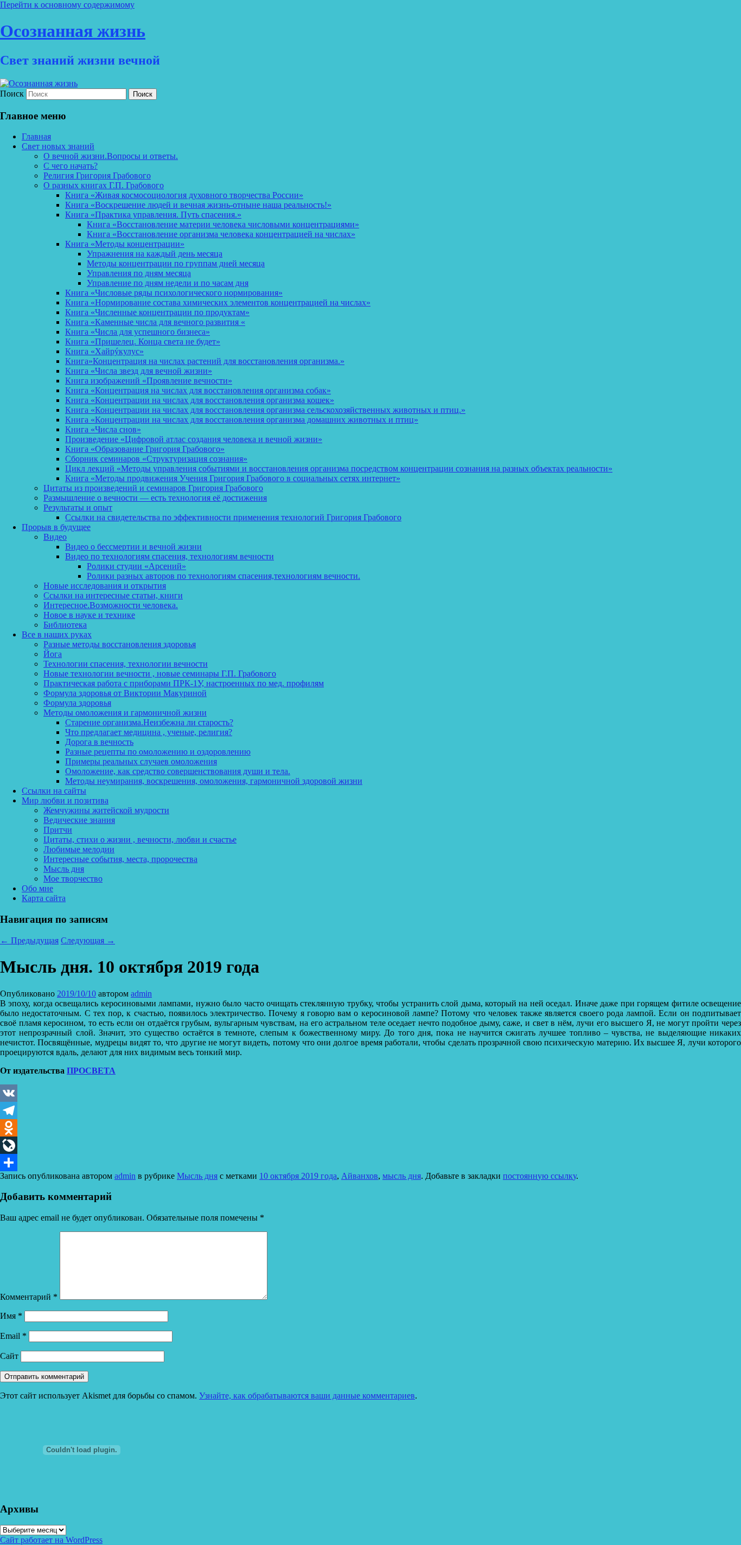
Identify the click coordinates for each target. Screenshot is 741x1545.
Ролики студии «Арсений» (136, 566)
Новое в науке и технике (89, 615)
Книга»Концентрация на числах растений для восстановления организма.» (204, 361)
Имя (11, 1315)
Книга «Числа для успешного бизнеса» (137, 331)
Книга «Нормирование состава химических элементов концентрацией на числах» (217, 302)
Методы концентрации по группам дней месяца (176, 263)
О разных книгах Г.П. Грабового (103, 185)
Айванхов (359, 1175)
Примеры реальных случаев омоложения (141, 761)
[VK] (370, 1093)
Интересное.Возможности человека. (110, 605)
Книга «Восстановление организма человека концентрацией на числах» (221, 234)
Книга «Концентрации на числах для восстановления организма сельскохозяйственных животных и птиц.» (265, 409)
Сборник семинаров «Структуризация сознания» (156, 458)
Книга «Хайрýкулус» (104, 351)
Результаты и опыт (77, 507)
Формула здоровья (77, 702)
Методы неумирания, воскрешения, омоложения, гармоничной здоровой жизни (213, 781)
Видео (55, 536)
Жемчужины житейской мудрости (106, 810)
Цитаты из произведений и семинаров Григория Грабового (153, 488)
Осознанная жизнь (72, 31)
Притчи (57, 829)
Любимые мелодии (78, 849)
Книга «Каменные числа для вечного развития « (155, 322)
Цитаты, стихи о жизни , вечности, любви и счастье (140, 839)
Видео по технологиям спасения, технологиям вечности (169, 556)
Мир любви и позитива (65, 800)
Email (13, 1335)
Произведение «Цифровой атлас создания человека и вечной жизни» (193, 439)
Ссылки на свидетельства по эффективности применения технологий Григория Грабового (233, 517)
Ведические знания (79, 820)
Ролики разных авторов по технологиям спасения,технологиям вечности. (223, 575)
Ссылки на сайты (54, 790)
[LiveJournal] (370, 1145)
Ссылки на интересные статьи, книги (113, 595)
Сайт (9, 1356)
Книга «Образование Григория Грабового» (145, 449)
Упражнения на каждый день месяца (154, 253)
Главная (36, 136)
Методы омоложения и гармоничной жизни (125, 712)
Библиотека (65, 624)
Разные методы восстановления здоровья (119, 644)
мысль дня (401, 1175)
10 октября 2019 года (298, 1175)
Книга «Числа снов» (103, 429)
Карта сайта (44, 898)
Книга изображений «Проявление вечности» (148, 380)
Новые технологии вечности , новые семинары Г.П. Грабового (159, 673)
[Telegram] (370, 1110)
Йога (52, 654)
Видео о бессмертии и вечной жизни (133, 546)
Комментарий (29, 1296)
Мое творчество (73, 878)
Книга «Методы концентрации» (124, 243)
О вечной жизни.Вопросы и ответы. (110, 156)
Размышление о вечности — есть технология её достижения (155, 497)
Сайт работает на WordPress (51, 1539)
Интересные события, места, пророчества (120, 859)
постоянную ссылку (539, 1175)
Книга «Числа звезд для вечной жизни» (138, 370)
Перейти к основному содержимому (67, 4)
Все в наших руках (57, 634)
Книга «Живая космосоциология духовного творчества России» (184, 195)
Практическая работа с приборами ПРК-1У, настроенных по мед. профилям (183, 683)
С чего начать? (70, 165)
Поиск (12, 93)
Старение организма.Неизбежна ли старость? (149, 722)
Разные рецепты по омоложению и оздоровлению (158, 751)
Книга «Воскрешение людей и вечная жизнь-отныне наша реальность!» (198, 204)
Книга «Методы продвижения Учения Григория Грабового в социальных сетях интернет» (232, 478)
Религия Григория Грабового (97, 175)
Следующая (88, 940)
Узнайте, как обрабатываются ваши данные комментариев (307, 1395)
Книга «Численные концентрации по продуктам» (157, 312)
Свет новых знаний (58, 146)
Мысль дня (63, 868)
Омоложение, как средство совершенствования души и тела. (177, 771)
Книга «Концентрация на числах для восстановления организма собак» (198, 390)
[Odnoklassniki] (370, 1128)
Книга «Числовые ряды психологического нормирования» (174, 292)
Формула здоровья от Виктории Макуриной (125, 693)
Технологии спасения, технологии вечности (125, 663)
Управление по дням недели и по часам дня (167, 283)
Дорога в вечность (99, 741)
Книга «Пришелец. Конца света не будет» (142, 341)
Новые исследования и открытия (104, 585)
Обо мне (37, 888)
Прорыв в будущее (56, 527)
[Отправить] (370, 1162)
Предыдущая (29, 940)
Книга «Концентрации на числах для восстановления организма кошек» (199, 400)
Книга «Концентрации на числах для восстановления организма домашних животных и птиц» (241, 419)
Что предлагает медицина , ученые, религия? (148, 732)
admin (141, 993)
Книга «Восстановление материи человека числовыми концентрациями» (223, 224)
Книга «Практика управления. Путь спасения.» (153, 214)
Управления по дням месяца (139, 273)
